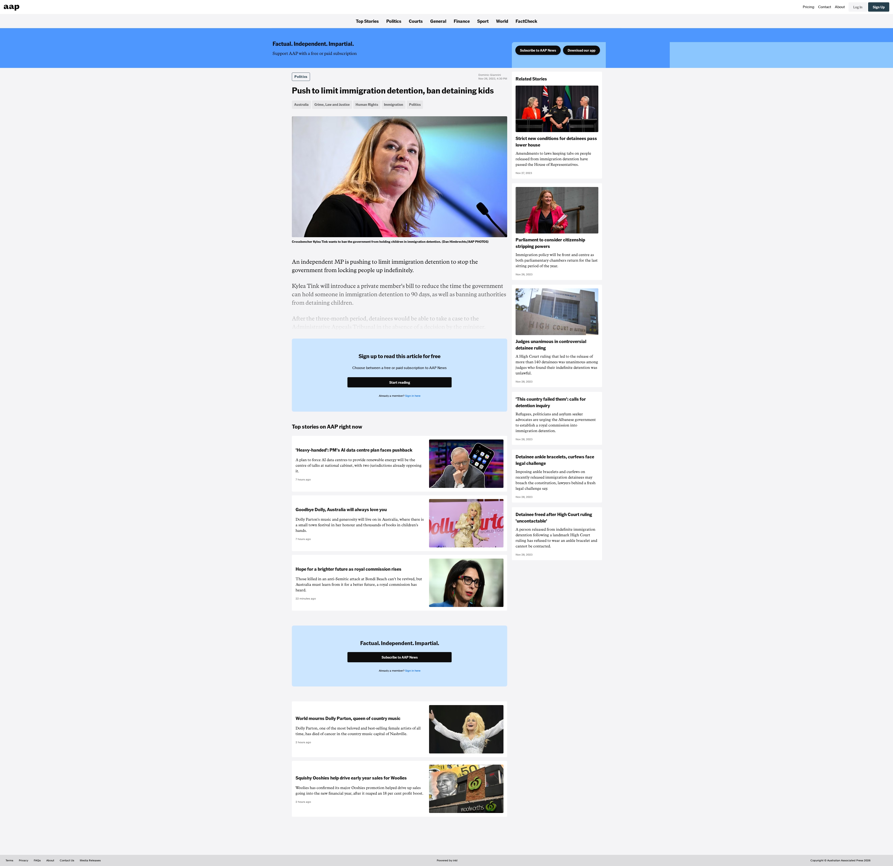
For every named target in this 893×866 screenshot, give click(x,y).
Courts (416, 21)
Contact (824, 7)
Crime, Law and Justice (332, 104)
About (840, 7)
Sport (483, 21)
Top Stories (367, 21)
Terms (9, 860)
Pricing (808, 7)
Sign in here (412, 395)
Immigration (393, 104)
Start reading (399, 382)
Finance (462, 21)
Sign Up (879, 7)
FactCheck (526, 21)
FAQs (37, 860)
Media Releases (90, 860)
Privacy (23, 860)
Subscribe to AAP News (538, 50)
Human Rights (367, 104)
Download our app (581, 50)
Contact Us (67, 860)
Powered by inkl (447, 860)
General (438, 21)
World (502, 21)
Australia (301, 104)
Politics (393, 21)
